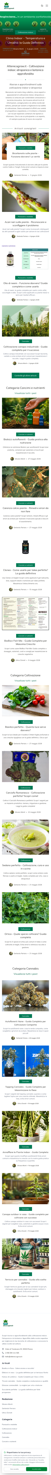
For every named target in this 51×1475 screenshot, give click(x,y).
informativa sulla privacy (21, 1464)
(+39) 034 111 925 (12, 1353)
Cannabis (25, 341)
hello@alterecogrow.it (13, 1357)
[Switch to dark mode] (42, 6)
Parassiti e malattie (25, 148)
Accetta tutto (36, 1469)
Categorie (7, 1419)
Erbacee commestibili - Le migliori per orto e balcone (22, 1385)
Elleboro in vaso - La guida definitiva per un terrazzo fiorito (25, 1372)
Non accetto (14, 1469)
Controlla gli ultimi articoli (25, 375)
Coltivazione (25, 722)
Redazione (7, 1399)
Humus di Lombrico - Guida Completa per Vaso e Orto (23, 1377)
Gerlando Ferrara (8, 1408)
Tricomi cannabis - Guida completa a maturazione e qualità (25, 1381)
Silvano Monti (7, 1404)
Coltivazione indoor (25, 32)
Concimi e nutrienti (26, 434)
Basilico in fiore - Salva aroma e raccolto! (18, 1368)
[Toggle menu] (47, 5)
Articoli (6, 1363)
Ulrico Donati (7, 1413)
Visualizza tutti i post (25, 393)
